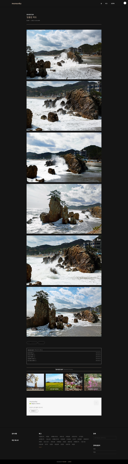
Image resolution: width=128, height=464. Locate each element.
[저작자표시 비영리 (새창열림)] (46, 342)
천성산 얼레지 (31, 356)
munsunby (16, 3)
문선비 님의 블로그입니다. (36, 407)
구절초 (81, 436)
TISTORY (64, 461)
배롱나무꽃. (55, 436)
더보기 (40, 447)
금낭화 (41, 444)
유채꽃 (80, 439)
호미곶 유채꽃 (31, 355)
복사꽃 (53, 442)
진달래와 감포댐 (31, 358)
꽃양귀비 (75, 436)
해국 (41, 442)
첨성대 (57, 444)
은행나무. (42, 439)
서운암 (69, 439)
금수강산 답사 (31, 350)
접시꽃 (83, 442)
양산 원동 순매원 (31, 360)
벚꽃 (74, 444)
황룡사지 (42, 436)
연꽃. (48, 436)
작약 (47, 444)
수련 (74, 439)
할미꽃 (70, 442)
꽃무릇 (68, 444)
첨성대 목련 (30, 353)
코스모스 (46, 442)
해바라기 (86, 439)
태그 (106, 3)
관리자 (69, 461)
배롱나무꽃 (56, 439)
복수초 (62, 436)
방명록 (113, 3)
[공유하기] (33, 342)
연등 (52, 444)
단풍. (62, 444)
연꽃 (65, 442)
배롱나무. (77, 442)
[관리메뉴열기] (125, 3)
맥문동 (68, 436)
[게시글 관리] (35, 342)
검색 (114, 437)
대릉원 (59, 442)
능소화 (49, 439)
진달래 (63, 439)
